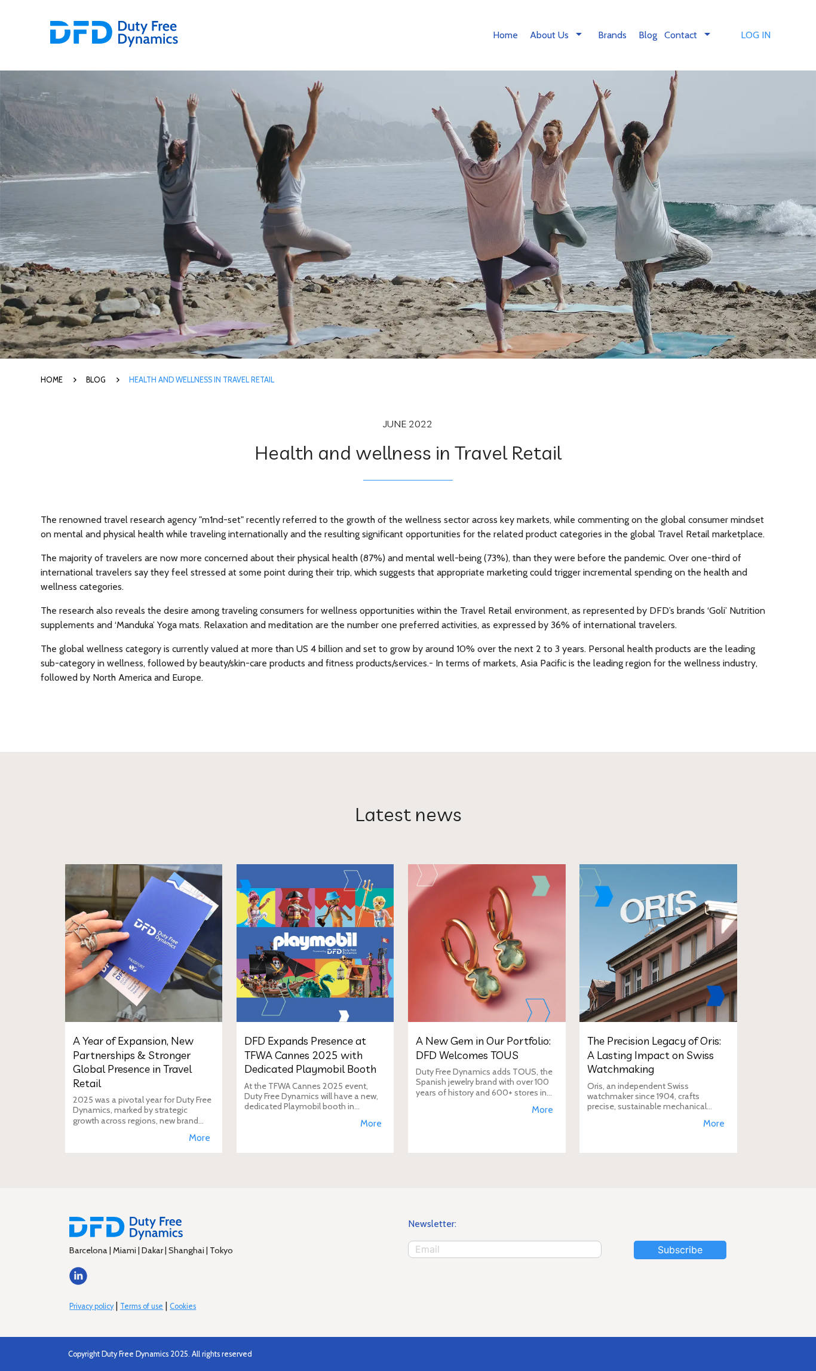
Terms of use (141, 1306)
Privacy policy (91, 1306)
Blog (648, 35)
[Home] (114, 35)
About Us (558, 34)
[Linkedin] (78, 1281)
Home (505, 35)
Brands (612, 35)
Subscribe (680, 1250)
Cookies (183, 1306)
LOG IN (756, 35)
